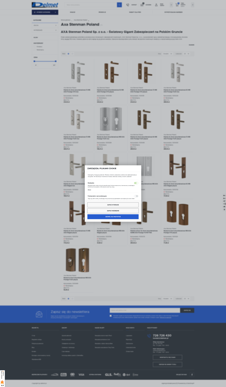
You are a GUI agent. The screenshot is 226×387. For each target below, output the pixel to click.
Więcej (89, 189)
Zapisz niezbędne (113, 211)
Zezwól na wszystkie (113, 216)
